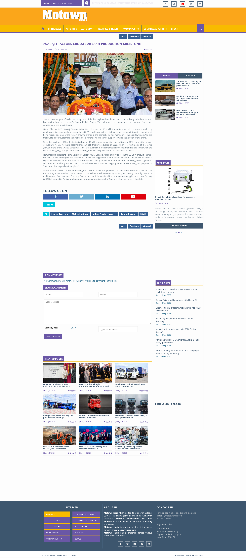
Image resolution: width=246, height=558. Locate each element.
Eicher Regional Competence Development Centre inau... (128, 447)
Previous (134, 36)
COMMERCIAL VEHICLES (155, 28)
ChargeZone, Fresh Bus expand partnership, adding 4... (58, 416)
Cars (57, 520)
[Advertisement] (152, 16)
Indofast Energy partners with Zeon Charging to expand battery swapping (177, 352)
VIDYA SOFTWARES (196, 555)
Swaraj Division (128, 214)
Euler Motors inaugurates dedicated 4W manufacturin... (57, 385)
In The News (163, 283)
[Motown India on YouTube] (182, 4)
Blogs (174, 28)
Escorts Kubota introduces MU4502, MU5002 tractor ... (56, 447)
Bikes (57, 526)
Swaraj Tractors (59, 214)
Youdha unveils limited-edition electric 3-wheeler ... (94, 416)
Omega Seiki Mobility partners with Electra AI (176, 300)
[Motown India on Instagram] (191, 4)
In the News (54, 28)
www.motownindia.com (124, 530)
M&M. (143, 214)
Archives (79, 532)
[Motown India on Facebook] (165, 4)
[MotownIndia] (67, 15)
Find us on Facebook (168, 404)
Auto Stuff (87, 28)
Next (123, 36)
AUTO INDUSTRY (131, 28)
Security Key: (51, 327)
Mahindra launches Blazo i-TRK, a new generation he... (131, 416)
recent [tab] (166, 75)
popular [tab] (190, 75)
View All (147, 36)
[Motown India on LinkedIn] (200, 4)
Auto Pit (50, 514)
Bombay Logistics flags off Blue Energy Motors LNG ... (130, 385)
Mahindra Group (80, 214)
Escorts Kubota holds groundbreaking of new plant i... (95, 385)
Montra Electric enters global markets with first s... (93, 447)
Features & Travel (108, 28)
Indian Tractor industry (104, 214)
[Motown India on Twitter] (174, 4)
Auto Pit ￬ (71, 28)
